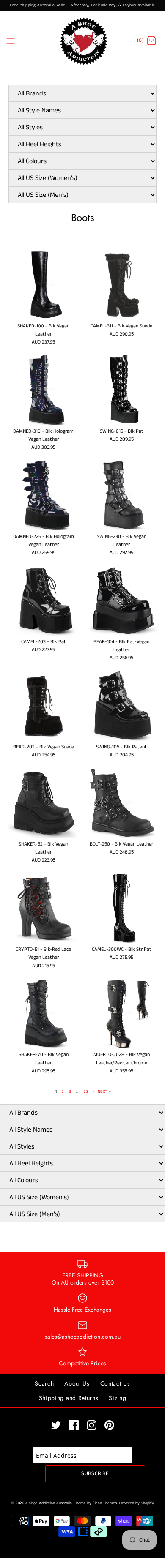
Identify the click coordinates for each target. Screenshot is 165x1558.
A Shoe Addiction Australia (48, 1503)
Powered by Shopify (136, 1503)
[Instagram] (91, 1425)
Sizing (117, 1398)
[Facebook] (74, 1425)
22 (86, 1091)
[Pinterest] (109, 1425)
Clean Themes (105, 1503)
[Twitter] (56, 1425)
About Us (77, 1383)
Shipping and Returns (69, 1398)
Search (44, 1383)
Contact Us (115, 1383)
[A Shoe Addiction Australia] (82, 41)
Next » (104, 1091)
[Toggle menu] (10, 41)
